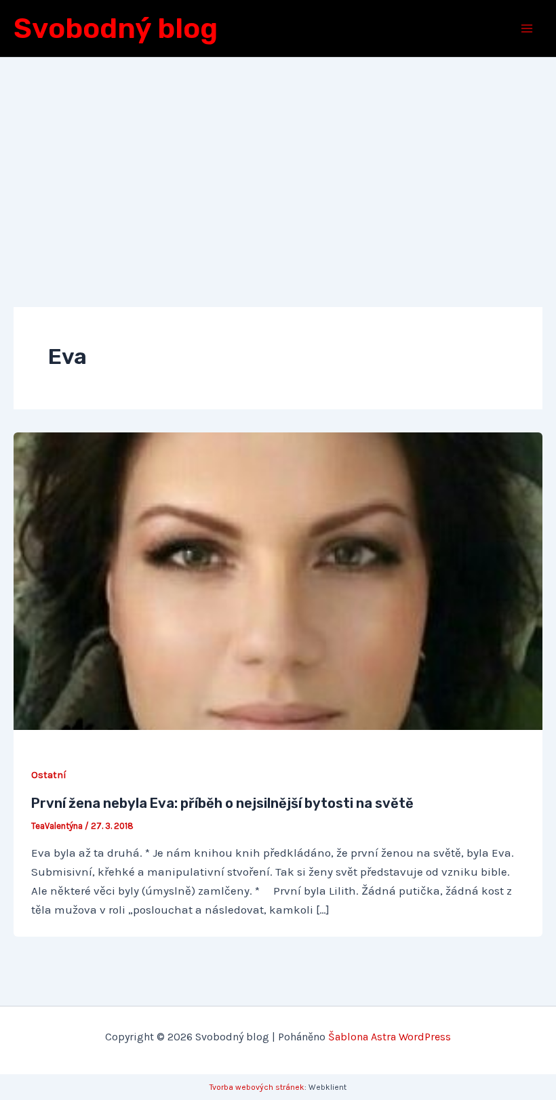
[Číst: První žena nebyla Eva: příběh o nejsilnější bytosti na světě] (278, 580)
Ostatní (48, 775)
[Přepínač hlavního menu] (527, 28)
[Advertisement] (278, 159)
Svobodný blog (116, 28)
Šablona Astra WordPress (389, 1036)
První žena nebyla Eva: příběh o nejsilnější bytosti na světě (222, 803)
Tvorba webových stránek (257, 1087)
